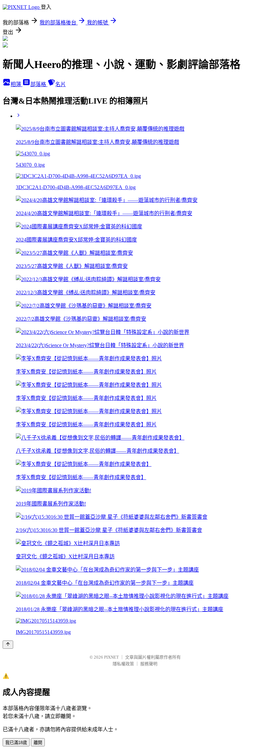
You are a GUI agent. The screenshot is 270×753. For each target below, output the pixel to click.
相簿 (16, 84)
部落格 (38, 84)
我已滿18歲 (16, 742)
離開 (38, 742)
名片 (60, 84)
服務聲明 (148, 663)
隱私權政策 (123, 663)
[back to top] (8, 644)
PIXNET (111, 657)
